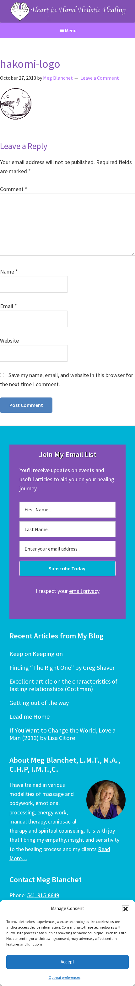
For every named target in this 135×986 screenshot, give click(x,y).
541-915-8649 (43, 895)
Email (8, 306)
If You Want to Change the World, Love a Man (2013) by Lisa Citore (62, 734)
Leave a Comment (99, 78)
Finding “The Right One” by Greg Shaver (62, 667)
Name (9, 271)
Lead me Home (29, 716)
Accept (67, 962)
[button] (125, 909)
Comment (13, 189)
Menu (71, 30)
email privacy (84, 590)
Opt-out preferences (64, 977)
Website (9, 340)
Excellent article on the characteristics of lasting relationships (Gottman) (63, 685)
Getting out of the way (39, 702)
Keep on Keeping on (36, 654)
